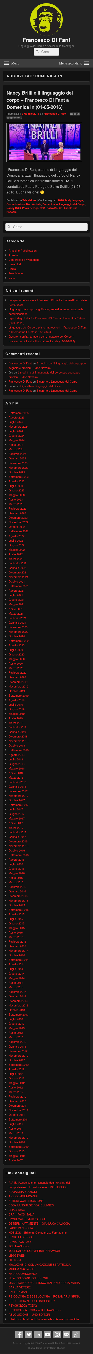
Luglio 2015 (16, 919)
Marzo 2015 (16, 937)
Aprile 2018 (16, 773)
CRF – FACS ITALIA (21, 1214)
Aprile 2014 (16, 982)
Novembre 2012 (18, 1055)
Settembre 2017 (19, 805)
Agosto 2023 (16, 481)
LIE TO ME (16, 1260)
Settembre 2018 (19, 750)
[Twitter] (28, 1334)
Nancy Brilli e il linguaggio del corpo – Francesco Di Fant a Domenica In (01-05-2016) (39, 99)
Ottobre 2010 (17, 1142)
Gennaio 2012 (17, 1101)
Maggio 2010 (17, 1156)
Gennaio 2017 (17, 837)
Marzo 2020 (16, 668)
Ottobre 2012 (17, 1060)
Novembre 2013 (18, 1005)
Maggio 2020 (17, 659)
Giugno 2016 (16, 868)
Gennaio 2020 (17, 677)
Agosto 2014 (16, 964)
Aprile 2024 (16, 445)
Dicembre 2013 (18, 1001)
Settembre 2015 (19, 910)
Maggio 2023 (17, 495)
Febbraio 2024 (17, 454)
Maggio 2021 (17, 604)
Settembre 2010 (19, 1147)
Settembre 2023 (19, 477)
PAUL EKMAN (18, 1292)
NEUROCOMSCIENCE (23, 1274)
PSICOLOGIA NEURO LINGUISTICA (32, 1301)
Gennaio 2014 (17, 996)
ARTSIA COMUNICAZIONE (26, 1201)
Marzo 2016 (16, 882)
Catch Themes (57, 1347)
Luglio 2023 (16, 486)
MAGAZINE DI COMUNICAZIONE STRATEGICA (40, 1264)
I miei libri (15, 264)
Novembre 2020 (18, 632)
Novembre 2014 (18, 950)
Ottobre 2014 (17, 955)
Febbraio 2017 (17, 832)
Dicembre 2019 (18, 682)
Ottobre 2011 (17, 1115)
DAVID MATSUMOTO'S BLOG (27, 1219)
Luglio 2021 (16, 595)
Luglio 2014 (16, 969)
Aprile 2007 (16, 1160)
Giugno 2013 (16, 1023)
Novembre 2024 (18, 426)
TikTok (76, 1334)
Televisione (29, 200)
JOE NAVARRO (19, 1246)
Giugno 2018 (16, 764)
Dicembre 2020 (18, 627)
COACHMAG (17, 1210)
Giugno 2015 (16, 923)
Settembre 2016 (19, 855)
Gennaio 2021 (17, 622)
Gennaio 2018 (17, 786)
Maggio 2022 (17, 549)
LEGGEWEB (17, 1255)
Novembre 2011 (18, 1110)
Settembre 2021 (19, 586)
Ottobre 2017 (17, 800)
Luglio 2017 (16, 809)
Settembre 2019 (19, 695)
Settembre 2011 (19, 1119)
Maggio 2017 (17, 818)
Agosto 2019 (16, 700)
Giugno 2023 (16, 490)
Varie (12, 278)
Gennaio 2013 (17, 1046)
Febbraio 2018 (17, 782)
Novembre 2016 (18, 846)
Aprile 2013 (16, 1032)
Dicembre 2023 (18, 463)
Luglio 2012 (16, 1074)
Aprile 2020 (16, 663)
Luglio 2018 (16, 759)
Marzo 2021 (16, 613)
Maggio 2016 (17, 873)
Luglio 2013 (16, 1019)
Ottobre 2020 (17, 636)
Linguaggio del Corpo (72, 204)
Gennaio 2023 (17, 513)
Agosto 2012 (16, 1069)
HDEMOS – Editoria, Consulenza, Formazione (38, 1232)
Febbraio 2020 (17, 672)
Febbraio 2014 (17, 992)
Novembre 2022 (18, 522)
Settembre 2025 (19, 413)
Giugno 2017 (16, 814)
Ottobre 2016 (17, 850)
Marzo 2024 (16, 449)
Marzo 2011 (16, 1133)
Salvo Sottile (54, 208)
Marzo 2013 (16, 1037)
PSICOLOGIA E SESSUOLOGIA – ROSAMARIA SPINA (44, 1296)
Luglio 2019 (16, 704)
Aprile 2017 (16, 823)
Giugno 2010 (16, 1151)
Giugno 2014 (16, 973)
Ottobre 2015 (17, 905)
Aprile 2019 (16, 718)
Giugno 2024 (16, 435)
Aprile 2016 (16, 878)
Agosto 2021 (16, 590)
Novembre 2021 (18, 577)
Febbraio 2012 (17, 1096)
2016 (61, 200)
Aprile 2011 (16, 1128)
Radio (12, 269)
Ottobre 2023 (17, 472)
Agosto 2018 (16, 755)
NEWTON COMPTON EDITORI (28, 1278)
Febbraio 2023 (17, 508)
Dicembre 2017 (18, 791)
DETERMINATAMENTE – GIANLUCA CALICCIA (39, 1223)
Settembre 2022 (19, 531)
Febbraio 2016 (17, 887)
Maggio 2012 (17, 1083)
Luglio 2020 (16, 650)
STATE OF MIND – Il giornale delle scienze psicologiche (44, 1319)
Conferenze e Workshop (24, 260)
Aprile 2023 (16, 499)
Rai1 (42, 208)
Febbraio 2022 (17, 563)
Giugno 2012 (16, 1078)
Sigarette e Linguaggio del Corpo (57, 381)
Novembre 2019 (18, 686)
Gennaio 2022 (17, 568)
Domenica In (50, 204)
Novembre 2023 (18, 467)
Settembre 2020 (19, 641)
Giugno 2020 (16, 654)
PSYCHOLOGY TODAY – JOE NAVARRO (35, 1310)
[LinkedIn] (38, 1334)
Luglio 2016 (16, 864)
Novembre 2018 (18, 741)
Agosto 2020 (16, 645)
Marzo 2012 (16, 1092)
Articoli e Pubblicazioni (23, 250)
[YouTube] (47, 1334)
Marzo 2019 (16, 723)
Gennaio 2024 (17, 458)
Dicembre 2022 (18, 517)
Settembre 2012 (19, 1065)
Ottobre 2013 (17, 1010)
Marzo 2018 (16, 777)
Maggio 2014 (17, 978)
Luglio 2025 (16, 422)
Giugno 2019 (16, 709)
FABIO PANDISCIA (21, 1228)
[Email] (66, 1334)
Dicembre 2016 (18, 841)
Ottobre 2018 (17, 745)
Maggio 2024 (17, 440)
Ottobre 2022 (17, 527)
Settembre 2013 (19, 1014)
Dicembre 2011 (18, 1105)
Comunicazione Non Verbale (23, 204)
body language (74, 200)
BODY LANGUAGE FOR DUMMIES (31, 1205)
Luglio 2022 (16, 540)
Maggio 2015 (17, 928)
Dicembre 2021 (18, 572)
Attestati (14, 255)
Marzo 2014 (16, 987)
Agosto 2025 (16, 417)
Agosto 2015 (16, 914)
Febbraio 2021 (17, 618)
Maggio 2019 (17, 714)
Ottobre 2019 (17, 691)
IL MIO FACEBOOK (21, 1237)
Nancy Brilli (13, 208)
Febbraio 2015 (17, 941)
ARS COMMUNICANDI (23, 1196)
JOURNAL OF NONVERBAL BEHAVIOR (34, 1251)
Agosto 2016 (16, 859)
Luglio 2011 (16, 1124)
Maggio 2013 (17, 1028)
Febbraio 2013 (17, 1042)
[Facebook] (19, 1334)
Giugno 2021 (16, 599)
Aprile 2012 (16, 1087)
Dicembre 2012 (18, 1051)
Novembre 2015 (18, 900)
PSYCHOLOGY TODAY (23, 1305)
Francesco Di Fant (46, 40)
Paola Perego (30, 208)
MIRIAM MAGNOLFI (22, 1269)
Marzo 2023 (16, 504)
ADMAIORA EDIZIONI (23, 1192)
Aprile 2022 (16, 554)
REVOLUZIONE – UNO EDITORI (29, 1314)
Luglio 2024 (16, 431)
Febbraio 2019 (17, 727)
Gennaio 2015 (17, 946)
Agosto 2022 (16, 536)
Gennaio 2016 (17, 891)
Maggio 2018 (17, 768)
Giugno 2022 (16, 545)
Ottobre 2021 (17, 581)
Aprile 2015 (16, 932)
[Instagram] (57, 1334)
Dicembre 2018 (18, 736)
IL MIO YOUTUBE (20, 1242)
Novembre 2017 (18, 796)
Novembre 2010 (18, 1137)
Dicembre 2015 (18, 896)
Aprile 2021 (16, 609)
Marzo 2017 (16, 828)
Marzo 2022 (16, 559)
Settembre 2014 (19, 960)
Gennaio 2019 (17, 732)
